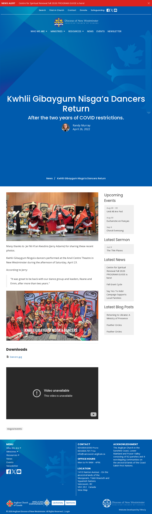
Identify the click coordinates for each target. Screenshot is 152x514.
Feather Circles (114, 324)
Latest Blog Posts (119, 307)
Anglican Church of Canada (17, 503)
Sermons (70, 502)
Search (42, 10)
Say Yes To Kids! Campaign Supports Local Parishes (116, 294)
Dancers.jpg (16, 356)
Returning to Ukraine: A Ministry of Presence (118, 316)
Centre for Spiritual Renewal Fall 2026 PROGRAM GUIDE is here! (51, 3)
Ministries (56, 31)
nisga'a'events (14, 428)
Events (100, 31)
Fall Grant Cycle (114, 284)
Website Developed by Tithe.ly (132, 509)
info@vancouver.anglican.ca (91, 453)
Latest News (114, 259)
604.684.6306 (85, 447)
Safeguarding (97, 10)
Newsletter (114, 31)
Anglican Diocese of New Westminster (124, 501)
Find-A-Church (56, 10)
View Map (83, 489)
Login (67, 511)
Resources (74, 31)
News (90, 31)
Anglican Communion (40, 502)
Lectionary (58, 502)
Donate (83, 10)
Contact (72, 10)
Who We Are (38, 31)
